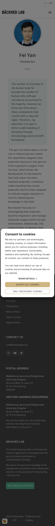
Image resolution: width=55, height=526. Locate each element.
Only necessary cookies (27, 291)
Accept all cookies (27, 284)
